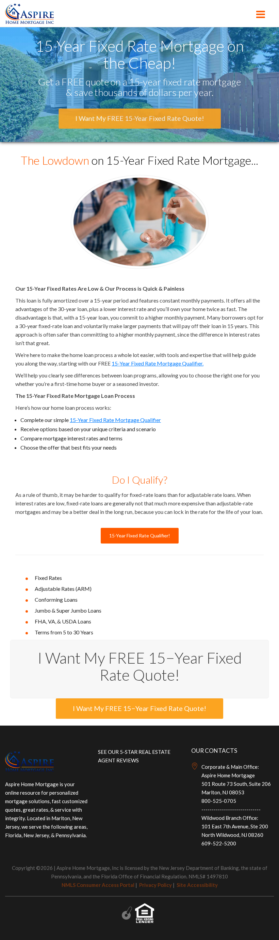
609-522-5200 (218, 843)
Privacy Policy (155, 885)
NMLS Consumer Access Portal (98, 885)
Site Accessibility (197, 885)
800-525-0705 (218, 801)
